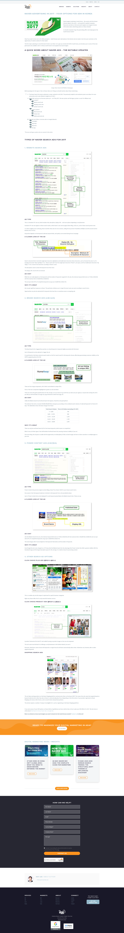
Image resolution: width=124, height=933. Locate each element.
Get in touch (58, 903)
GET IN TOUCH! (62, 728)
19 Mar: (85, 766)
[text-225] (62, 826)
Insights (83, 6)
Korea (41, 903)
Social (26, 901)
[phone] (62, 821)
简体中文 (91, 2)
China (41, 899)
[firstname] (62, 806)
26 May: (62, 763)
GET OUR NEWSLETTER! (93, 901)
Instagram (73, 903)
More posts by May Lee (42, 880)
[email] (62, 816)
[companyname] (62, 831)
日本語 (95, 2)
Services (61, 6)
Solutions (76, 6)
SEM (25, 899)
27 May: (36, 765)
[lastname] (62, 811)
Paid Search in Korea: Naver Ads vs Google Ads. (42, 711)
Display (26, 903)
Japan (41, 901)
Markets (68, 6)
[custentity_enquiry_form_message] (62, 840)
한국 (98, 2)
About (90, 6)
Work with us (58, 901)
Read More (32, 773)
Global (87, 2)
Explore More (62, 788)
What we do (57, 899)
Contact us (74, 714)
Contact (97, 6)
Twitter (72, 901)
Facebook (72, 899)
